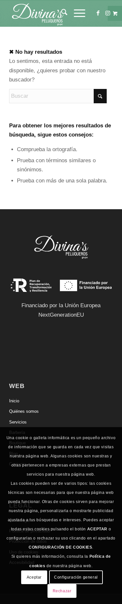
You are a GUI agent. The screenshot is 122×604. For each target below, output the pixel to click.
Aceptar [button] (34, 577)
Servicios (18, 422)
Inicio (14, 400)
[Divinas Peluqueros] (50, 13)
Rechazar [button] (62, 591)
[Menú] (76, 13)
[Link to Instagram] (108, 13)
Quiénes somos (24, 411)
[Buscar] (61, 13)
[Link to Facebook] (98, 13)
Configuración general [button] (76, 577)
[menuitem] (61, 13)
